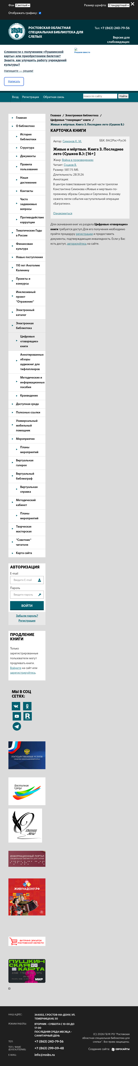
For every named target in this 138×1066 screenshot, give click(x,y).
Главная (21, 117)
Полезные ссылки (28, 412)
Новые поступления (29, 257)
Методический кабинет (26, 503)
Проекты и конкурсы (23, 281)
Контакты (26, 191)
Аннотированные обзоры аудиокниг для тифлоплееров (32, 362)
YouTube (17, 714)
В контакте (16, 706)
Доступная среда (27, 404)
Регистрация (30, 97)
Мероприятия (25, 438)
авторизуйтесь (77, 243)
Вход (15, 97)
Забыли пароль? (27, 615)
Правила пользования (29, 167)
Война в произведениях (77, 160)
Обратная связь (53, 97)
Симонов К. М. (72, 141)
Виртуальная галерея (24, 463)
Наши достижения (28, 180)
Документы (28, 156)
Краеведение (29, 395)
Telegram (17, 724)
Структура (27, 147)
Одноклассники (27, 704)
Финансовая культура (24, 246)
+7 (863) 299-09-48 (49, 1048)
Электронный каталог (25, 313)
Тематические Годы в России (29, 233)
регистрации (84, 234)
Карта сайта (24, 553)
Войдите (15, 668)
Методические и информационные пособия (32, 382)
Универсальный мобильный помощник (27, 425)
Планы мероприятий (29, 450)
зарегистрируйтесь (23, 672)
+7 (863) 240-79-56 (115, 28)
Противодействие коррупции (32, 220)
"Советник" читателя (23, 542)
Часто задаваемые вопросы (28, 204)
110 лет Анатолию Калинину (28, 268)
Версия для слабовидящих (118, 40)
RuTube (27, 714)
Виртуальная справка (29, 490)
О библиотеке (25, 126)
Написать (14, 81)
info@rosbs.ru (44, 1055)
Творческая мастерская (23, 529)
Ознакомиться (62, 213)
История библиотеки (28, 137)
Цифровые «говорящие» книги (29, 341)
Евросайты (123, 1049)
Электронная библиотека (24, 326)
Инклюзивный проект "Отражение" (26, 297)
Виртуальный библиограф (25, 476)
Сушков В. (70, 165)
